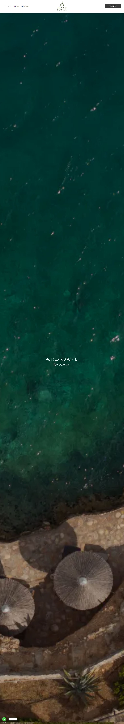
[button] (113, 6)
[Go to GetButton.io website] (4, 722)
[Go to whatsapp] (4, 719)
